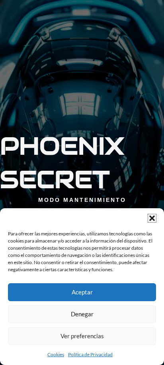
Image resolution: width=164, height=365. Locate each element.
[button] (152, 218)
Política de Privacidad (90, 354)
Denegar (82, 314)
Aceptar (82, 292)
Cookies (55, 354)
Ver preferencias (82, 335)
